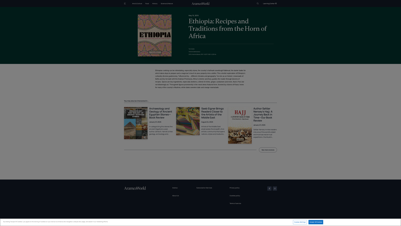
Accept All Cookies (316, 222)
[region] (200, 222)
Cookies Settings (300, 222)
